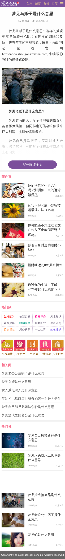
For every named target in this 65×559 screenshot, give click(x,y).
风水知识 (55, 316)
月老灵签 (9, 329)
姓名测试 (55, 329)
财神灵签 (24, 323)
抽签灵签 (24, 316)
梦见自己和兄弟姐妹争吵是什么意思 (28, 407)
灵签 (55, 3)
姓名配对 (40, 323)
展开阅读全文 (32, 164)
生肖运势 (55, 323)
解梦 (38, 3)
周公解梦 (24, 329)
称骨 (46, 3)
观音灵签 (9, 323)
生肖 (30, 3)
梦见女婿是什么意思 (16, 382)
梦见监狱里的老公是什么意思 (23, 415)
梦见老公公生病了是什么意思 (23, 373)
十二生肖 (40, 329)
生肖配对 (9, 316)
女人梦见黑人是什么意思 (20, 390)
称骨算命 (40, 316)
